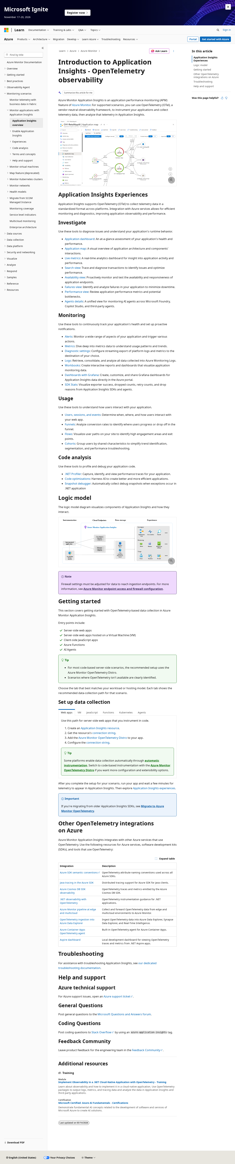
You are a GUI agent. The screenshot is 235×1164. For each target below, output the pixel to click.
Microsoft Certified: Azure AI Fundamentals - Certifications (93, 1102)
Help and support (204, 86)
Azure (73, 50)
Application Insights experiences (154, 788)
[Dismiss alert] (228, 7)
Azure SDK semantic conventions (79, 872)
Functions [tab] (108, 712)
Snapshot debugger (78, 483)
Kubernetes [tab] (126, 712)
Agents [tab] (142, 712)
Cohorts (70, 443)
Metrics (70, 346)
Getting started (202, 69)
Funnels (70, 424)
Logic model (200, 65)
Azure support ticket (117, 996)
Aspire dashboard (70, 939)
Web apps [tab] (66, 712)
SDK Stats (71, 384)
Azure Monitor (89, 50)
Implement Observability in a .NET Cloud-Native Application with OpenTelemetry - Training (112, 1082)
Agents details (74, 301)
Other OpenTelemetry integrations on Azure (206, 75)
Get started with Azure (215, 39)
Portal (193, 39)
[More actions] (174, 51)
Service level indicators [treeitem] (23, 214)
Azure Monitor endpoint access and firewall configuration (123, 589)
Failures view (73, 287)
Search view (72, 268)
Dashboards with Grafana (82, 375)
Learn (62, 50)
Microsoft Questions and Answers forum (124, 1014)
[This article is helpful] (222, 98)
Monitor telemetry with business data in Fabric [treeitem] (23, 102)
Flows (68, 434)
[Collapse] (43, 48)
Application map (75, 248)
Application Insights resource (100, 728)
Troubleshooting (203, 81)
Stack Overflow (101, 1032)
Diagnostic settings (77, 351)
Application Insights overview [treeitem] (24, 123)
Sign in (227, 29)
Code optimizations (77, 479)
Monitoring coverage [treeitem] (22, 208)
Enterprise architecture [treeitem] (23, 227)
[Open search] (218, 30)
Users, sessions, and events (83, 415)
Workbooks (72, 365)
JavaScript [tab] (92, 712)
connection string (103, 733)
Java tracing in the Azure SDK (77, 882)
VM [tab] (79, 712)
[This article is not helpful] (226, 98)
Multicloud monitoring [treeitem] (23, 221)
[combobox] (23, 55)
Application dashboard (79, 239)
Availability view (75, 277)
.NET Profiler (73, 474)
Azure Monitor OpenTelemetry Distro (102, 738)
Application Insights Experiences (205, 59)
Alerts (68, 336)
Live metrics (72, 258)
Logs (68, 360)
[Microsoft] (6, 30)
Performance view (77, 292)
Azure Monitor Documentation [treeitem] (24, 62)
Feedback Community (146, 1050)
